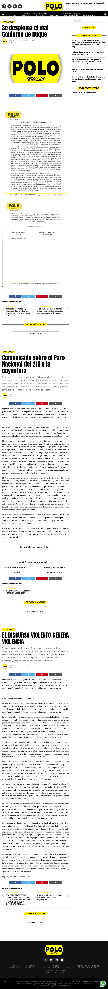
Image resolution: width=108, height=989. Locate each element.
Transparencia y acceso (40, 14)
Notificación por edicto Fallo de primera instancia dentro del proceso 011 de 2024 (88, 79)
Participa (54, 15)
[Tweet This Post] (28, 95)
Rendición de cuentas (59, 21)
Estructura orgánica (29, 967)
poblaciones (89, 15)
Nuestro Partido (26, 14)
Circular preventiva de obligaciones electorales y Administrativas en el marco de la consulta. (86, 62)
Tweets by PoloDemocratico (84, 93)
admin (13, 42)
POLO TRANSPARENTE (15, 967)
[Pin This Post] (42, 95)
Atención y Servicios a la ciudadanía (70, 14)
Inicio (15, 15)
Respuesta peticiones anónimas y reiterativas (55, 971)
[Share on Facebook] (15, 95)
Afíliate (46, 22)
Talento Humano (57, 967)
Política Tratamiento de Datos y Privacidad (88, 967)
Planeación (68, 968)
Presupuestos (44, 968)
